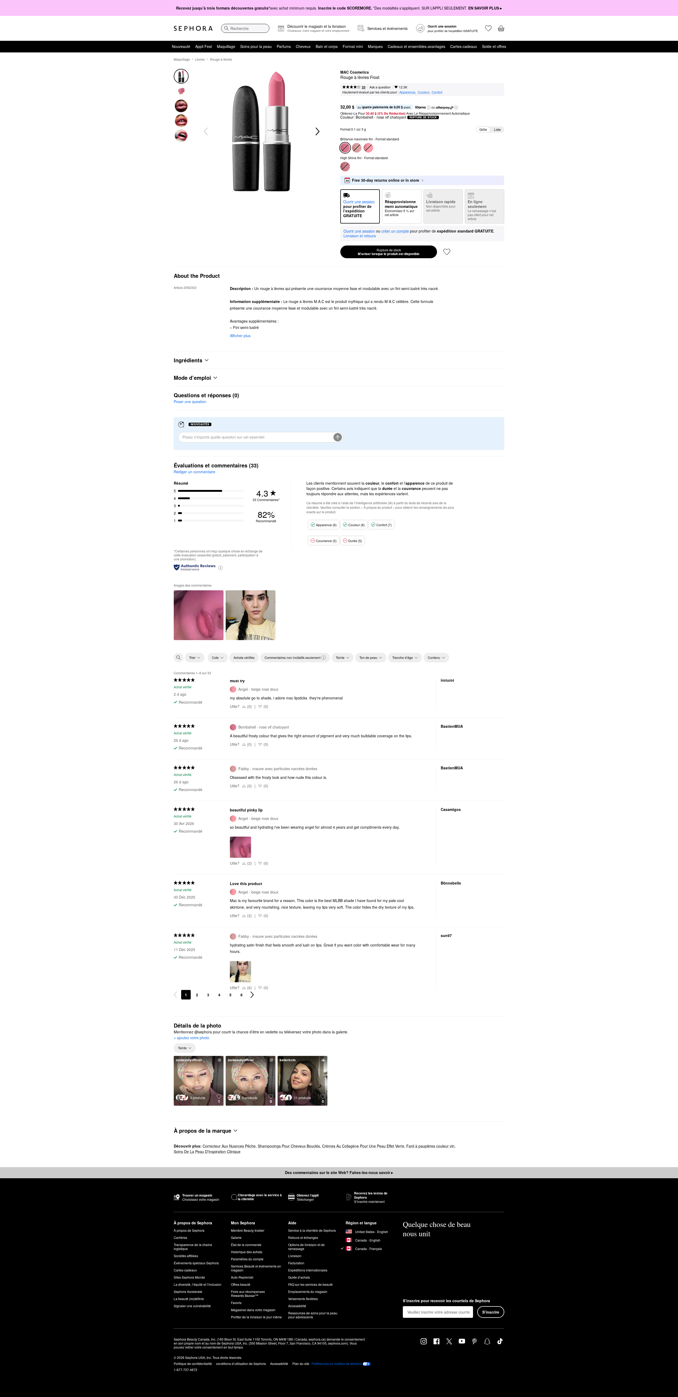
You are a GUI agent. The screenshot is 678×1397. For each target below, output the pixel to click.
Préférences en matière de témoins (336, 1364)
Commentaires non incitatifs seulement (292, 657)
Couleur (423, 92)
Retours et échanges (303, 1237)
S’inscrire (490, 1312)
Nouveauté (181, 46)
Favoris (236, 1302)
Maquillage (226, 46)
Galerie (236, 1237)
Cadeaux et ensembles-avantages (416, 46)
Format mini (353, 46)
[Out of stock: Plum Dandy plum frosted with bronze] (345, 166)
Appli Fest (203, 46)
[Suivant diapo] (317, 131)
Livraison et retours (360, 235)
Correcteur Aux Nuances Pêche (229, 1146)
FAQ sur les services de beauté (310, 1284)
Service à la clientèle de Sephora (312, 1230)
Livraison (294, 1255)
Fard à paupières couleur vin (430, 1146)
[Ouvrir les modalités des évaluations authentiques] (220, 567)
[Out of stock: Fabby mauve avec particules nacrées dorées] (357, 148)
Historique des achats (246, 1251)
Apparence (407, 92)
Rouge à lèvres (221, 59)
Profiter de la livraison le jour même (256, 1317)
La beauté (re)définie (189, 1298)
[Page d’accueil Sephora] (193, 28)
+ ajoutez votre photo (191, 1038)
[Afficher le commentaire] (199, 615)
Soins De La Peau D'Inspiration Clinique (207, 1151)
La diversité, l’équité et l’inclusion (197, 1284)
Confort (437, 92)
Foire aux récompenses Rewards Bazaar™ (248, 1293)
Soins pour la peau (256, 46)
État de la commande (246, 1244)
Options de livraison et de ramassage (306, 1246)
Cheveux (303, 46)
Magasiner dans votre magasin (253, 1309)
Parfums (284, 46)
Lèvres (200, 59)
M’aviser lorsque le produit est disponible (389, 252)
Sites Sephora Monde (189, 1277)
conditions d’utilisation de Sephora (241, 1363)
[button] (429, 107)
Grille (483, 129)
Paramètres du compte (247, 1259)
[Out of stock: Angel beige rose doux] (368, 148)
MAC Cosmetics (354, 72)
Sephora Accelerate (188, 1291)
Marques (375, 46)
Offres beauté (240, 1284)
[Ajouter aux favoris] (446, 251)
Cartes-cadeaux (463, 46)
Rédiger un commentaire (194, 471)
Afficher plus (240, 335)
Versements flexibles (303, 1298)
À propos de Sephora (189, 1230)
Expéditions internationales (307, 1270)
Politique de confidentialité (193, 1363)
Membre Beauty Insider (247, 1230)
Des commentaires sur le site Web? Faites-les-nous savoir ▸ (339, 1172)
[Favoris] (488, 28)
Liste (497, 129)
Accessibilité (297, 1306)
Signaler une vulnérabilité (192, 1306)
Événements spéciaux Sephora (196, 1263)
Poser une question (190, 401)
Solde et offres (494, 46)
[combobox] (245, 28)
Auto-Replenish (242, 1277)
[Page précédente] (175, 994)
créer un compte (395, 231)
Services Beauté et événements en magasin (256, 1268)
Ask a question (380, 87)
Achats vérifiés (244, 657)
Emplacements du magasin (307, 1291)
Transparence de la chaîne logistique (193, 1246)
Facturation (296, 1263)
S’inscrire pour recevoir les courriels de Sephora (446, 1300)
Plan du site (300, 1363)
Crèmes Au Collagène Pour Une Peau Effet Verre (363, 1146)
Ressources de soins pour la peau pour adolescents (312, 1315)
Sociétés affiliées (186, 1255)
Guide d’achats (299, 1277)
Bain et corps (327, 46)
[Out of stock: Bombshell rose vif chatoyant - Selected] (345, 148)
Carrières (180, 1237)
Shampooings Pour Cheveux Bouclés (289, 1146)
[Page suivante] (252, 994)
